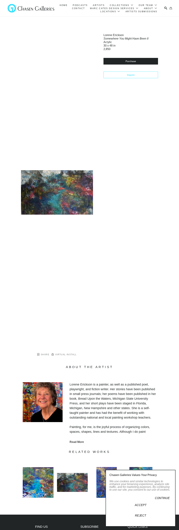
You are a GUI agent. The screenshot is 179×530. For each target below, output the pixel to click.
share (44, 354)
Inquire (131, 74)
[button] (121, 5)
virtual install (65, 354)
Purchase (131, 61)
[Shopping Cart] (171, 8)
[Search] (165, 8)
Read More (77, 441)
